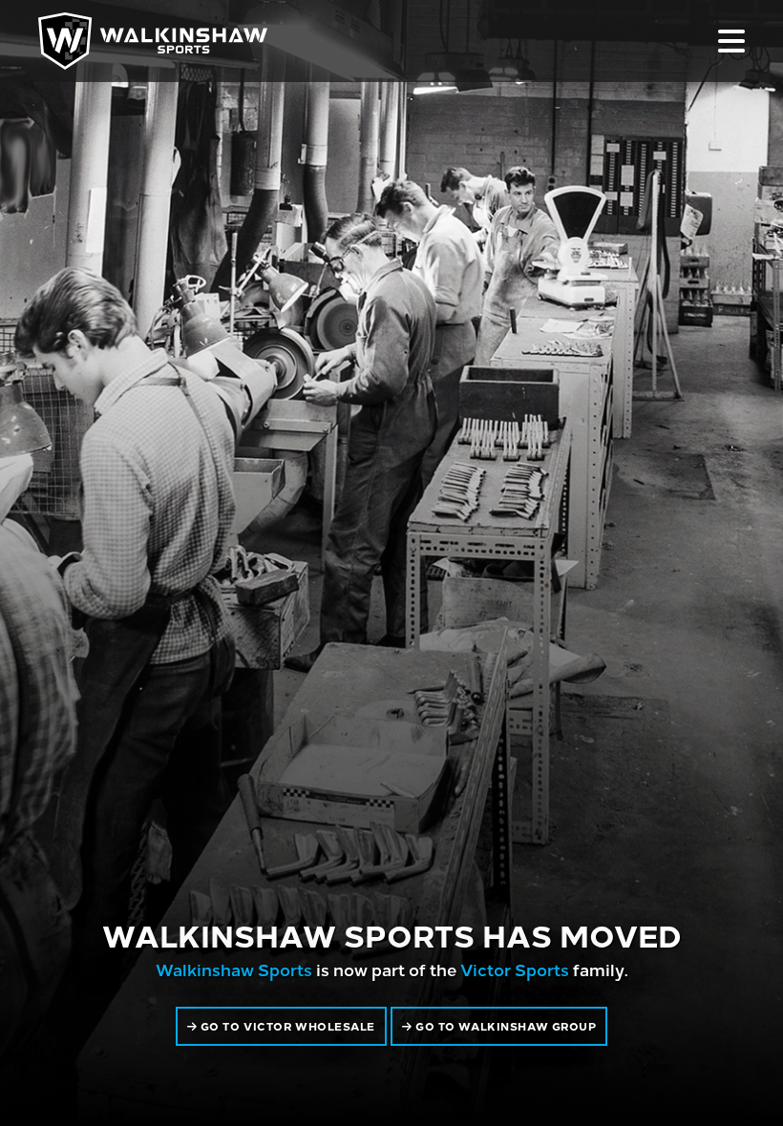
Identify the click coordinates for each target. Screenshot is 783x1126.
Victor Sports (514, 969)
